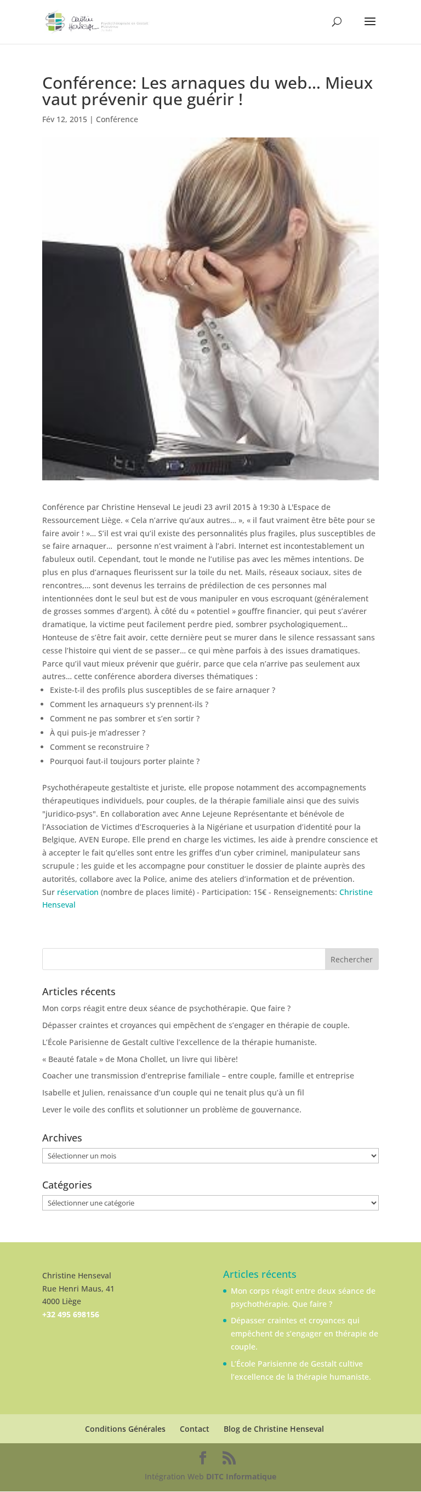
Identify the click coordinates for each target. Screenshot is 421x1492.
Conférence (117, 119)
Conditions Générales (125, 1429)
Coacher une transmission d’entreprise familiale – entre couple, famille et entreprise (198, 1075)
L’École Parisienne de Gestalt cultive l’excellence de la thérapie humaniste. (179, 1042)
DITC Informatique (241, 1476)
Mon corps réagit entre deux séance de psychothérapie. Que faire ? (166, 1008)
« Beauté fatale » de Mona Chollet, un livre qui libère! (140, 1059)
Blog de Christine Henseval (274, 1429)
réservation (78, 892)
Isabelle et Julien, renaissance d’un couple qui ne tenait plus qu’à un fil (173, 1092)
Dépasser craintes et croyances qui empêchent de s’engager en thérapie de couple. (196, 1025)
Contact (194, 1429)
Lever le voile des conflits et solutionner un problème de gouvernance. (171, 1109)
